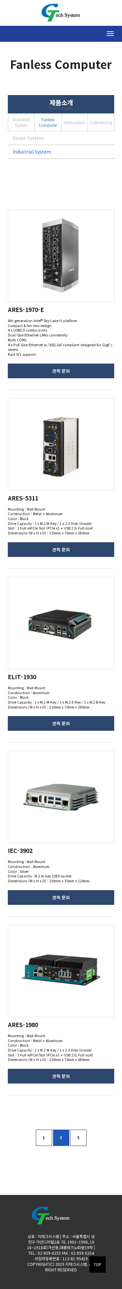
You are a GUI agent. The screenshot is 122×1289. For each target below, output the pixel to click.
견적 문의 (61, 370)
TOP (98, 1264)
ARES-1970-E (26, 309)
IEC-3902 (20, 850)
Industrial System (21, 122)
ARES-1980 (23, 1024)
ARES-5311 (23, 498)
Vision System (28, 138)
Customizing (100, 122)
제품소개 (61, 104)
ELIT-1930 (22, 676)
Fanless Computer (48, 122)
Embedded (74, 122)
